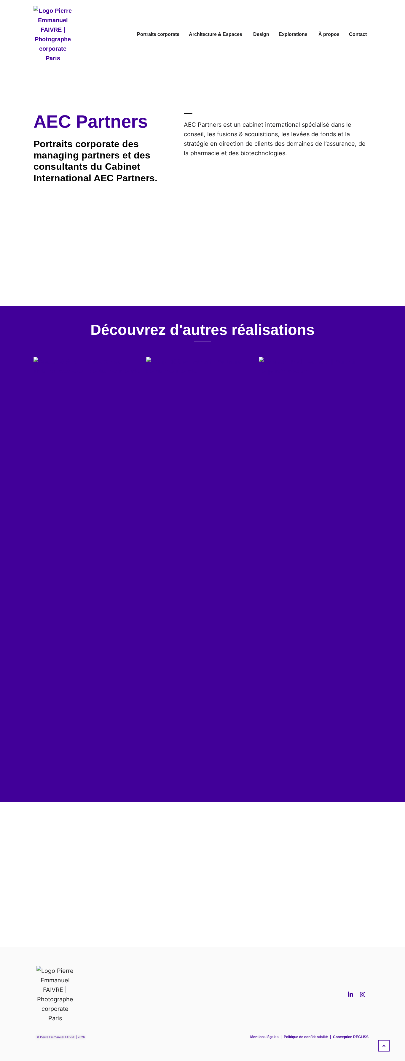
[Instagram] (363, 994)
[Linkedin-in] (350, 994)
